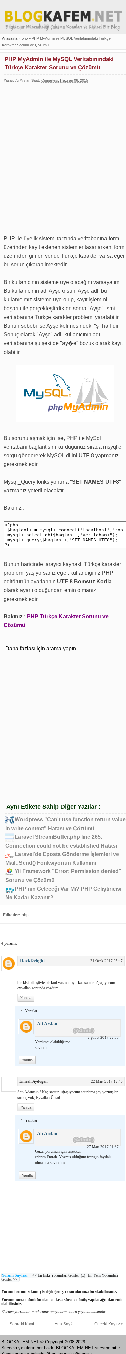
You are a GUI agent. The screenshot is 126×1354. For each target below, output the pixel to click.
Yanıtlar (31, 1011)
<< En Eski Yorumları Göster (55, 1275)
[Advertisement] (63, 156)
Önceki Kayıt (105, 1324)
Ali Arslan (47, 1023)
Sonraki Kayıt (22, 1324)
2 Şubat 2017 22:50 (103, 1037)
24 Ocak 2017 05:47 (106, 961)
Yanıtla (25, 998)
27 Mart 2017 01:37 (103, 1147)
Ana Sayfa (64, 1324)
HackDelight (32, 960)
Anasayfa (9, 38)
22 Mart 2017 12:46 (107, 1081)
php (25, 38)
